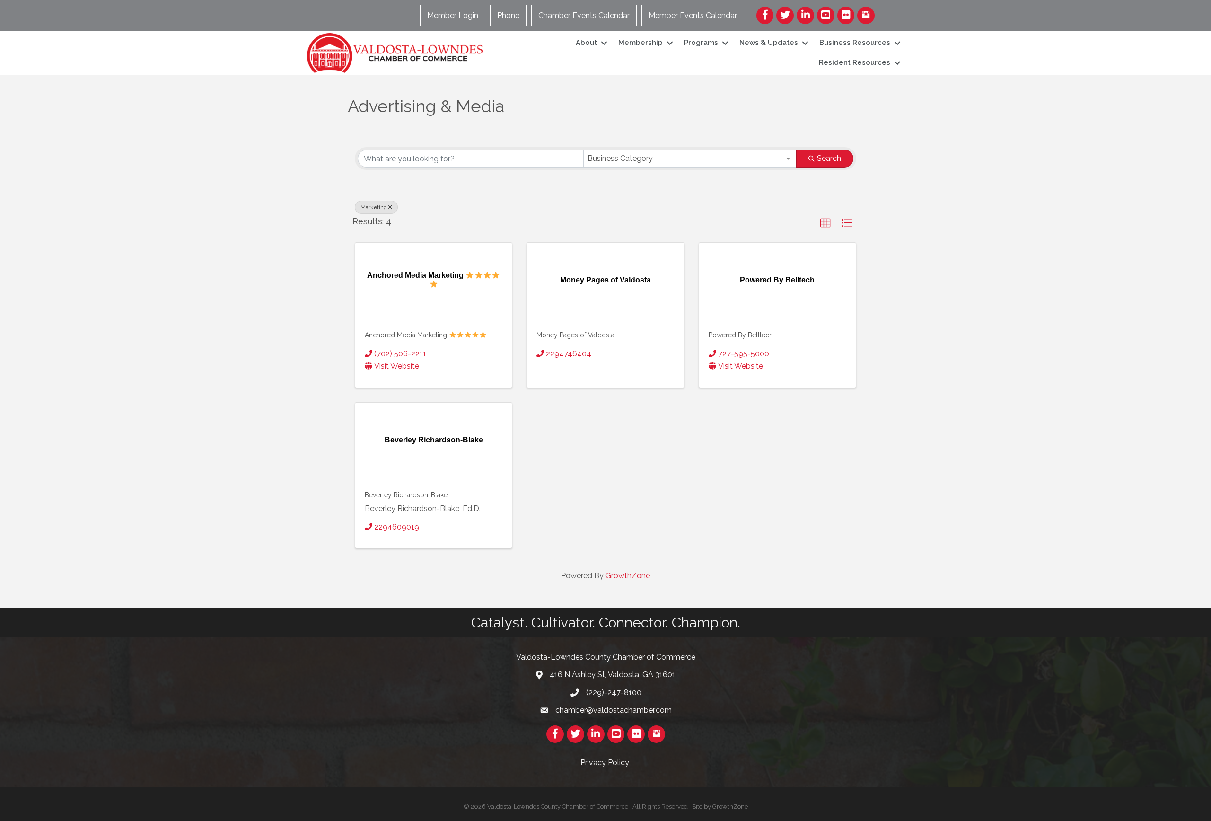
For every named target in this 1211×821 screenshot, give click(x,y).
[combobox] (690, 159)
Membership (640, 42)
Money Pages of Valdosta (575, 335)
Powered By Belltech (741, 335)
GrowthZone (628, 575)
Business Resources (854, 42)
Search (829, 158)
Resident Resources (854, 62)
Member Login (452, 15)
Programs (701, 42)
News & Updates (768, 42)
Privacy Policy (605, 762)
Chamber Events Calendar (584, 15)
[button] (825, 223)
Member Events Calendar (693, 15)
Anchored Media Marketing (407, 335)
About (586, 42)
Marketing (373, 207)
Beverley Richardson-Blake (406, 495)
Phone (508, 15)
